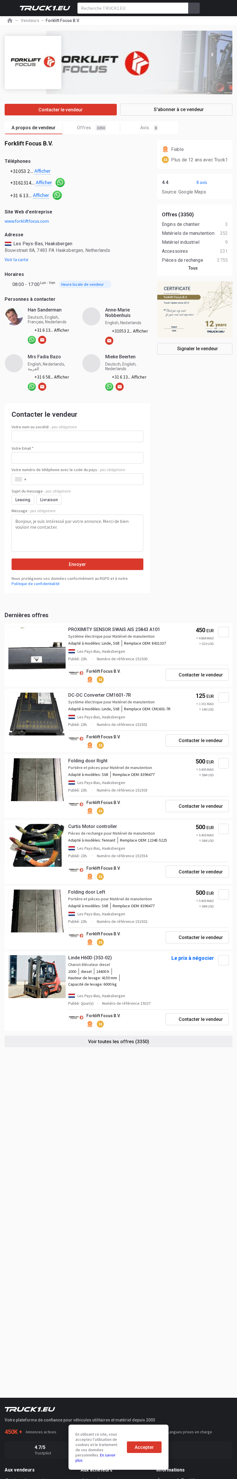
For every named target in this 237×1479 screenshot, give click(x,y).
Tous (193, 268)
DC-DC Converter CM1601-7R (99, 695)
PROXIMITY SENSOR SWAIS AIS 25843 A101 (114, 629)
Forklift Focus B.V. (103, 671)
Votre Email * (23, 448)
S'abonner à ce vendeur (179, 109)
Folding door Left (86, 892)
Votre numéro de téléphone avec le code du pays (68, 469)
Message (33, 510)
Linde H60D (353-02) (90, 957)
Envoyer (77, 564)
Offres (91, 127)
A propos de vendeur (33, 127)
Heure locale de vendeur (82, 284)
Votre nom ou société (44, 426)
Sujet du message (41, 491)
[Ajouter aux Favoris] (224, 632)
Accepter (144, 1447)
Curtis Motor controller (92, 826)
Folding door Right (88, 761)
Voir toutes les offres (118, 1041)
